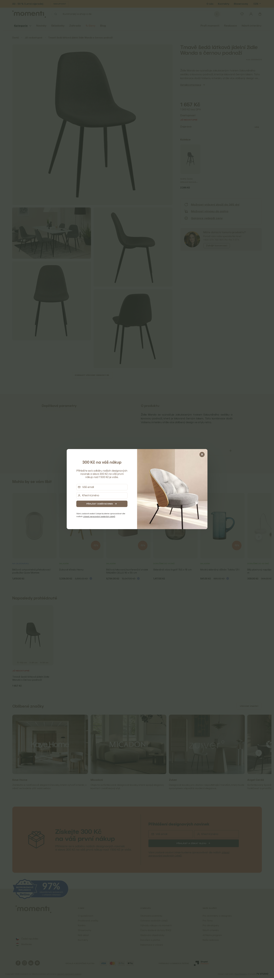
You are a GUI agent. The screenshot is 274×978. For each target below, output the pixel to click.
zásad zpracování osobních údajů (99, 516)
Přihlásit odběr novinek (99, 504)
